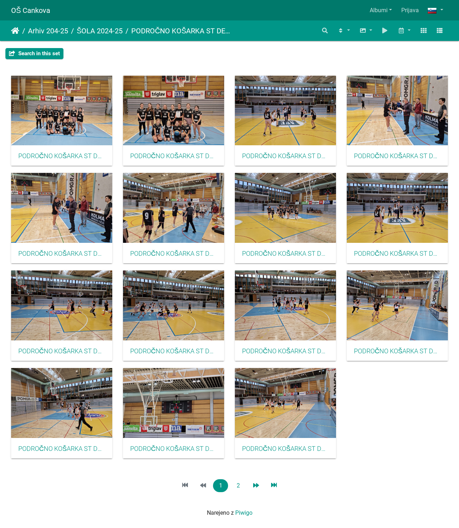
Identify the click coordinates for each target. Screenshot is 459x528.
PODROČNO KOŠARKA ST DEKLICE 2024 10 (173, 351)
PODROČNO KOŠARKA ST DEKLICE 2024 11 (173, 253)
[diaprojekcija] (385, 30)
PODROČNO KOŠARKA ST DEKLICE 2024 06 (173, 448)
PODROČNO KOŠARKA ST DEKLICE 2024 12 (285, 253)
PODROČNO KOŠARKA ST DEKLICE (180, 31)
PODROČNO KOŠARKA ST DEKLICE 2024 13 (397, 253)
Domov (15, 30)
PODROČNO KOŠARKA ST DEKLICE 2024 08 (397, 351)
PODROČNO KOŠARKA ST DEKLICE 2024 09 (61, 351)
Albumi (379, 10)
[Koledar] (404, 30)
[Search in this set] (325, 30)
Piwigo (243, 512)
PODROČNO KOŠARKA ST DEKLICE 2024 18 (173, 156)
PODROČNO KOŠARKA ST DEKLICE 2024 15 (397, 156)
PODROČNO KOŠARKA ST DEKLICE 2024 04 (285, 448)
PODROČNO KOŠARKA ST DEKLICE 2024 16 (61, 253)
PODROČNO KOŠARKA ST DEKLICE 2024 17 (61, 156)
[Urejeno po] (343, 30)
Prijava (410, 10)
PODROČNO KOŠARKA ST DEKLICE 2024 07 (285, 351)
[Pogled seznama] (439, 30)
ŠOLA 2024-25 (100, 31)
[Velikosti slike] (366, 30)
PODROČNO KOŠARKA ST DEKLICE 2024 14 (285, 156)
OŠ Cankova (30, 10)
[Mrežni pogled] (423, 30)
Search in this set (38, 53)
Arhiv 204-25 (48, 31)
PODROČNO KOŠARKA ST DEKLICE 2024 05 (61, 448)
